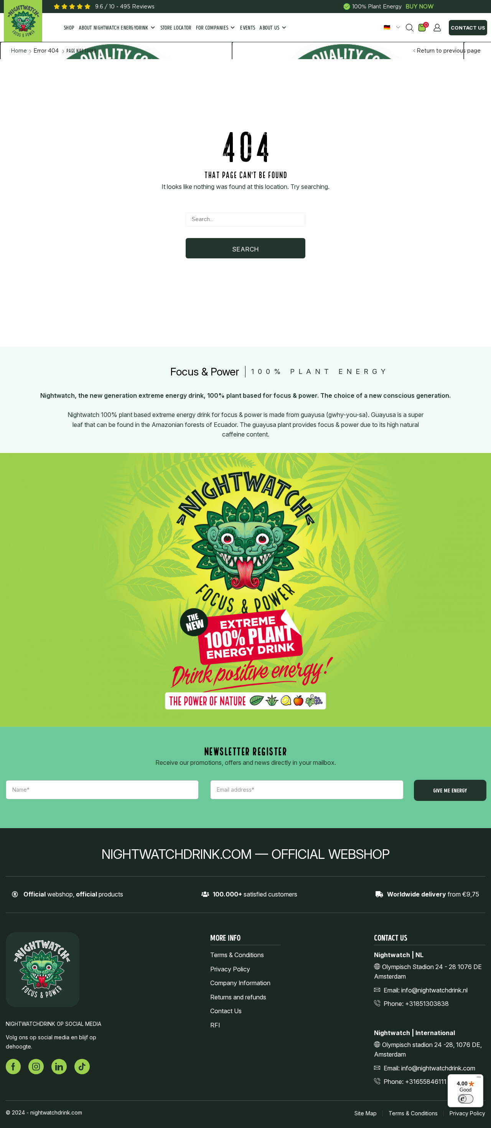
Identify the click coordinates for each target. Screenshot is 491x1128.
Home (19, 50)
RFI (215, 1025)
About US (269, 28)
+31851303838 (427, 1003)
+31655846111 (426, 1081)
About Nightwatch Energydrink (113, 28)
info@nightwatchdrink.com (438, 1068)
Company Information (240, 983)
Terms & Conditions (237, 955)
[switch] (465, 1098)
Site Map (365, 1113)
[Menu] (478, 1078)
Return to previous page (449, 50)
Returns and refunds (238, 997)
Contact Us (468, 28)
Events (247, 28)
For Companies (212, 28)
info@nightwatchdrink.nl (434, 990)
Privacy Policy (230, 969)
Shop (69, 28)
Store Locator (175, 28)
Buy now (419, 6)
